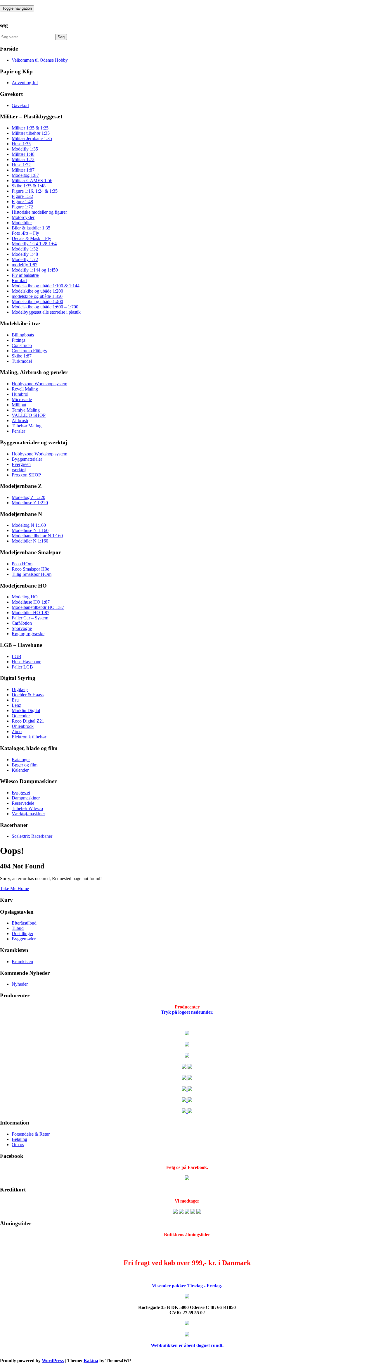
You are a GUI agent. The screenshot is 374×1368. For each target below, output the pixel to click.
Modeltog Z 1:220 (28, 497)
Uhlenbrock (23, 726)
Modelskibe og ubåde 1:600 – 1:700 (45, 306)
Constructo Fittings (29, 350)
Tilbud (18, 928)
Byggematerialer (27, 459)
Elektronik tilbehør (29, 736)
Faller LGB (22, 666)
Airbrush (20, 420)
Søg (61, 37)
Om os (18, 1144)
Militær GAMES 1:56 (32, 180)
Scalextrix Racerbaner (32, 836)
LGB (16, 656)
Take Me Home (14, 888)
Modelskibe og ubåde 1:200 (37, 291)
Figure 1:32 (22, 196)
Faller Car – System (30, 617)
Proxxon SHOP (26, 474)
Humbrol (20, 394)
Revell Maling (25, 388)
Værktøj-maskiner (28, 813)
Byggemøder (24, 938)
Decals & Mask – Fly (31, 238)
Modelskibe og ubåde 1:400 (37, 301)
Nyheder (20, 984)
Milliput (19, 404)
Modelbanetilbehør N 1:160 (37, 535)
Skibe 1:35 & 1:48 (29, 185)
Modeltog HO (25, 596)
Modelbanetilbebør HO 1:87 (38, 607)
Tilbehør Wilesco (27, 808)
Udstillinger (22, 933)
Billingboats (23, 334)
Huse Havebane (26, 661)
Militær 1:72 (23, 159)
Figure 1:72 (22, 206)
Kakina (91, 1360)
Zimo (17, 731)
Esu (15, 699)
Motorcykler (23, 217)
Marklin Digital (26, 710)
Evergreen (21, 464)
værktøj (19, 469)
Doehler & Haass (28, 694)
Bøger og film (24, 764)
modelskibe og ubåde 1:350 (37, 296)
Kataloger (21, 759)
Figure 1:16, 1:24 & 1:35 (35, 191)
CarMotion (22, 623)
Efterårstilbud (24, 922)
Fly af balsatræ (25, 275)
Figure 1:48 (22, 201)
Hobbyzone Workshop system (39, 383)
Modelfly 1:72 (25, 259)
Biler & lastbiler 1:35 (31, 227)
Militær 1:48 (23, 154)
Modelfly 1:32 (25, 248)
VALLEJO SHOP (29, 415)
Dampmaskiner (26, 797)
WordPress (53, 1360)
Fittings (18, 340)
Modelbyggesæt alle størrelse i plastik (46, 312)
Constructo (22, 345)
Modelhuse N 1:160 (30, 530)
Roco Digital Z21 (28, 720)
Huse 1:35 (21, 143)
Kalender (20, 770)
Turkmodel (22, 361)
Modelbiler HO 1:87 (30, 612)
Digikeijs (20, 689)
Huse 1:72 (21, 164)
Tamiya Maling (26, 409)
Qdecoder (21, 715)
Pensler (18, 431)
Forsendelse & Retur (31, 1134)
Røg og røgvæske (28, 633)
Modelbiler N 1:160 (30, 540)
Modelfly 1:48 (25, 254)
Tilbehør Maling (26, 425)
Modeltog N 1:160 (29, 525)
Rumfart (19, 280)
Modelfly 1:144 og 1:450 (35, 269)
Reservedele (23, 803)
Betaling (19, 1139)
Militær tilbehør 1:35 (31, 133)
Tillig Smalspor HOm (31, 574)
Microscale (22, 399)
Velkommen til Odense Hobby (40, 60)
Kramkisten (22, 961)
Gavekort (20, 105)
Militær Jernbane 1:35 (32, 138)
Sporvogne (22, 628)
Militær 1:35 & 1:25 (30, 127)
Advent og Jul (25, 82)
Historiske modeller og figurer (39, 212)
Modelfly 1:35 (25, 148)
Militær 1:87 (23, 169)
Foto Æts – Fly (25, 233)
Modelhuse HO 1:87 (31, 602)
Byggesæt (21, 792)
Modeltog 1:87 (25, 175)
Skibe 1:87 (22, 355)
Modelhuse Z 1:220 (30, 502)
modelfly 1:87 (24, 264)
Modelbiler (22, 222)
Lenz (16, 705)
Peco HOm (22, 563)
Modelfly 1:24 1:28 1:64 (34, 243)
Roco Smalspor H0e (30, 568)
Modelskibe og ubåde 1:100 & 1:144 (45, 285)
